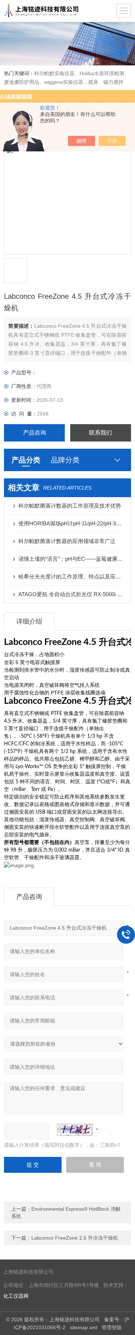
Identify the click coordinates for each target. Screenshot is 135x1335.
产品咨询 (34, 433)
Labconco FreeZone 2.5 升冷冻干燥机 (74, 1238)
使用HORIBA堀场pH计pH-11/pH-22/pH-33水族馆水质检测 (71, 523)
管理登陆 (112, 1327)
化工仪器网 (15, 1296)
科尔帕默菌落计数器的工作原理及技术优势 (69, 506)
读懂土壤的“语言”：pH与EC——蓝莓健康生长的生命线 (71, 559)
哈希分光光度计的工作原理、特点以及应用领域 (71, 576)
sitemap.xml (83, 1327)
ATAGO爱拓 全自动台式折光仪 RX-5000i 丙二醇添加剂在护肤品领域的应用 (71, 594)
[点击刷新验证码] (75, 1130)
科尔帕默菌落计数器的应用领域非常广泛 (67, 541)
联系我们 (100, 433)
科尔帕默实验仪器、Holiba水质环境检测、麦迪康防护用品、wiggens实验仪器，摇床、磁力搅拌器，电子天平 (66, 82)
